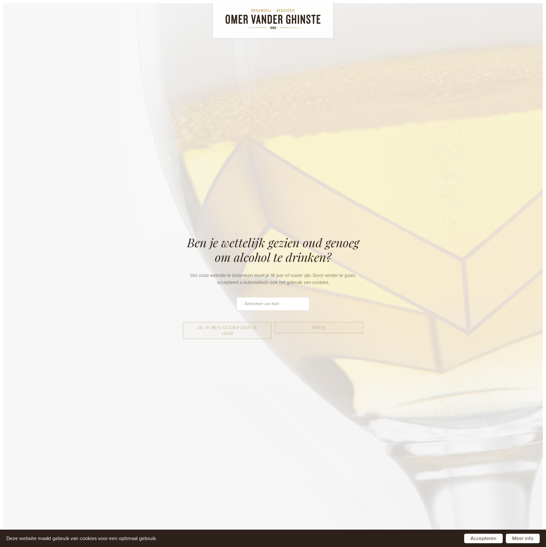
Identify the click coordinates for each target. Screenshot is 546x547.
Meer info (522, 538)
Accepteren (483, 538)
